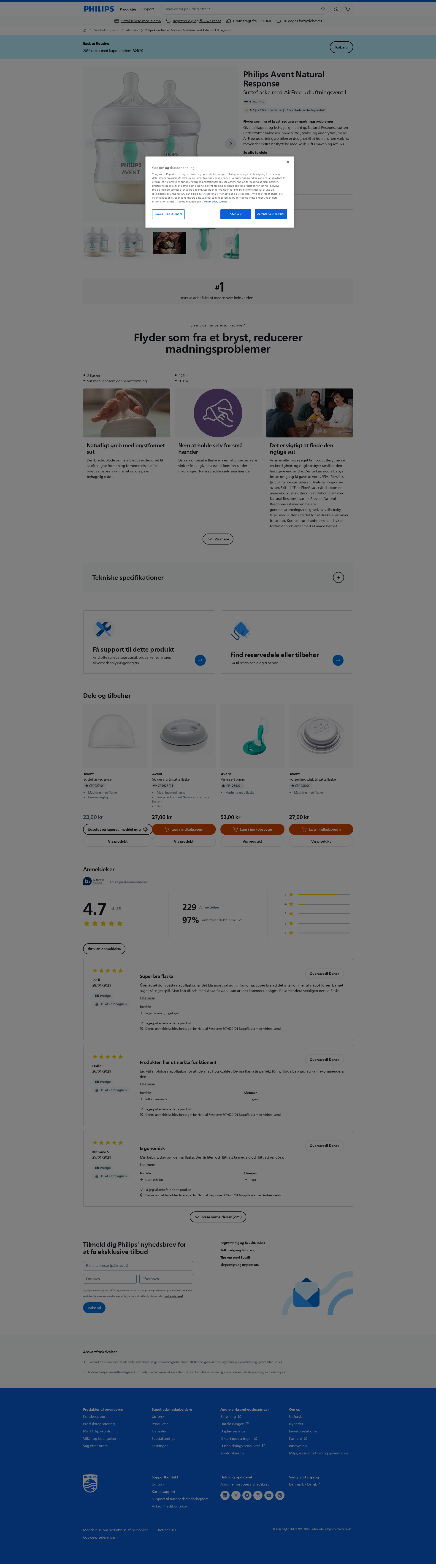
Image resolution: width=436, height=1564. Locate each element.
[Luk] (288, 162)
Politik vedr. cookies (215, 201)
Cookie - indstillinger (168, 214)
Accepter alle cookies (271, 214)
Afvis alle (236, 214)
